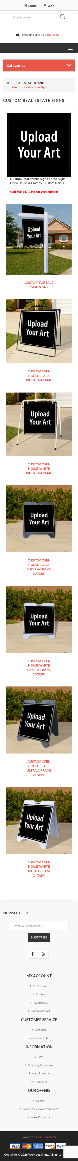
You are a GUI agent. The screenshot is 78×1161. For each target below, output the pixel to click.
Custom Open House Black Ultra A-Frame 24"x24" (39, 768)
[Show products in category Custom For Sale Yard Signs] (39, 239)
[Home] (7, 83)
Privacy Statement (41, 1073)
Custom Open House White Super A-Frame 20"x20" (39, 667)
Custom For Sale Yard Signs (39, 285)
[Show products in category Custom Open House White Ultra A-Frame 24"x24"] (39, 820)
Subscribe (39, 937)
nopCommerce (47, 1137)
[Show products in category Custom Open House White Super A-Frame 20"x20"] (39, 619)
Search (64, 17)
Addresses (41, 1002)
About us (41, 1081)
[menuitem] (39, 988)
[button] (70, 48)
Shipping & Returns (40, 1065)
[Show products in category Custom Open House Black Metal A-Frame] (39, 331)
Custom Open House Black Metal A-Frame (39, 375)
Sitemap (40, 1029)
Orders (40, 994)
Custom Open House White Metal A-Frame (39, 468)
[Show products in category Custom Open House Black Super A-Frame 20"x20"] (39, 518)
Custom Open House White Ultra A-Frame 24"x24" (39, 868)
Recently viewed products (40, 1109)
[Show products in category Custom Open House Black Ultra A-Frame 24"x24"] (39, 719)
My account (41, 986)
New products (40, 1117)
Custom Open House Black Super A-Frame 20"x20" (39, 566)
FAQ (41, 1056)
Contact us (40, 1038)
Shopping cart (40, 1011)
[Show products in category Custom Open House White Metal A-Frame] (39, 424)
